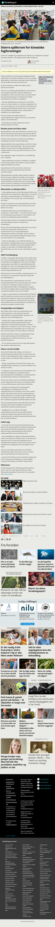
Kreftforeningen (9, 893)
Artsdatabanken (9, 852)
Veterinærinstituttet (44, 906)
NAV (6, 902)
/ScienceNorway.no (45, 788)
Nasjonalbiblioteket (27, 857)
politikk (43, 536)
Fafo (6, 859)
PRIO (41, 846)
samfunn (4, 536)
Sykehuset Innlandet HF (45, 875)
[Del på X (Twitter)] (4, 539)
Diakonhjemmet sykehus (11, 854)
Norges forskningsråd (28, 890)
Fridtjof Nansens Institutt (11, 872)
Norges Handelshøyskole (28, 888)
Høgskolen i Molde (9, 878)
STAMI (41, 867)
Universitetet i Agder (44, 887)
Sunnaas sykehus (44, 873)
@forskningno (44, 779)
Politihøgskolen (43, 844)
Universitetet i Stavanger (45, 895)
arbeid (37, 536)
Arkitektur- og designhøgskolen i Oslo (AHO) (10, 848)
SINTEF (41, 856)
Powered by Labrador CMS (27, 921)
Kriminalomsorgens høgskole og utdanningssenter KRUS (10, 897)
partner (25, 536)
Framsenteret (8, 870)
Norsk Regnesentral (27, 900)
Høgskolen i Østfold (9, 880)
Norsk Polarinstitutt (27, 898)
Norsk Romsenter (27, 902)
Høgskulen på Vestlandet (11, 884)
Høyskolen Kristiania (10, 886)
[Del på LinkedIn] (7, 539)
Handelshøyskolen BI (10, 874)
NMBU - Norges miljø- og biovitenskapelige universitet (28, 848)
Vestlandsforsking (44, 904)
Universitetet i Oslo (44, 893)
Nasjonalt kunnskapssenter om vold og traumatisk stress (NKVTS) (29, 861)
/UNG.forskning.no (45, 785)
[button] (2, 605)
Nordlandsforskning (27, 882)
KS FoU (6, 891)
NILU (6, 910)
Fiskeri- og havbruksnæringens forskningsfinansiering (10, 863)
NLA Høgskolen (26, 844)
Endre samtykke (11, 835)
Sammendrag (8, 474)
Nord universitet (26, 880)
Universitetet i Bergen (45, 889)
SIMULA (42, 854)
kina (31, 536)
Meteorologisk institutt (10, 900)
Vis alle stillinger (27, 624)
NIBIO (6, 904)
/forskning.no (44, 782)
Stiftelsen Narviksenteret (45, 871)
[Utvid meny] (53, 2)
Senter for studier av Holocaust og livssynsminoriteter (44, 863)
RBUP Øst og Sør (43, 848)
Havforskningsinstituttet (11, 876)
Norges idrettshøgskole (28, 896)
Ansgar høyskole (9, 844)
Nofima (24, 878)
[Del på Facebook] (2, 539)
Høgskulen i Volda (9, 882)
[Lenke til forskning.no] (25, 2)
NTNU (24, 855)
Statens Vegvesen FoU (45, 869)
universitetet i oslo (15, 536)
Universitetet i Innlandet (45, 891)
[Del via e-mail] (10, 539)
